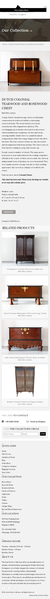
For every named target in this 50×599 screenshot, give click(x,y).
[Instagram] (9, 588)
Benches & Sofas (8, 488)
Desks (4, 497)
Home (4, 44)
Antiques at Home (8, 457)
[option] (25, 71)
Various (4, 503)
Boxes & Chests (7, 485)
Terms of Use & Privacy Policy (38, 595)
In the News (6, 463)
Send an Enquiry (37, 421)
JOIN (43, 434)
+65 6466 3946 (12, 421)
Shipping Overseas (8, 469)
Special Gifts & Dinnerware (12, 509)
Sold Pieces (15, 221)
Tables (4, 500)
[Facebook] (4, 588)
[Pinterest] (15, 588)
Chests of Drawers (8, 491)
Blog (3, 460)
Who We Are (6, 454)
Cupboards (6, 494)
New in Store (6, 482)
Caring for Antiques (9, 466)
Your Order (6, 472)
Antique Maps (7, 506)
